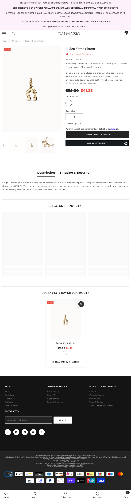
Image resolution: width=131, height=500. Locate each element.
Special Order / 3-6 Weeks (97, 135)
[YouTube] (33, 432)
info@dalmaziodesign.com (58, 26)
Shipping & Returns (74, 172)
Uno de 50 (80, 59)
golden (65, 352)
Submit (62, 420)
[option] (31, 89)
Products (17, 41)
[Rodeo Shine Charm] (66, 320)
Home (5, 41)
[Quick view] (81, 304)
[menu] (4, 34)
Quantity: (70, 111)
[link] (23, 269)
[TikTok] (25, 432)
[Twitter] (42, 432)
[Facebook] (8, 432)
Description (46, 172)
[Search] (13, 34)
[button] (3, 145)
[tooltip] (126, 143)
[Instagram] (16, 432)
